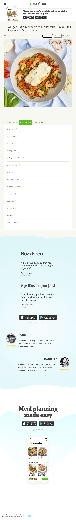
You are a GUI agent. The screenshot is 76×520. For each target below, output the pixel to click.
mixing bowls (11, 194)
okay (30, 516)
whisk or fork (11, 222)
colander (10, 143)
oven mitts (10, 201)
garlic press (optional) (14, 158)
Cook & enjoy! (38, 122)
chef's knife (11, 136)
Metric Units (66, 36)
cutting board (12, 150)
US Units (57, 36)
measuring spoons (13, 186)
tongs (9, 215)
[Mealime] (38, 4)
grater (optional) (12, 165)
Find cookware (25, 122)
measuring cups (12, 179)
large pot (10, 172)
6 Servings (46, 36)
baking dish (11, 129)
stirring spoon (12, 208)
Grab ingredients (11, 122)
